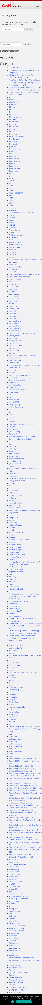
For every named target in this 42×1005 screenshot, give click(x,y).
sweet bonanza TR (16, 881)
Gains (11, 444)
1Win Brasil (13, 122)
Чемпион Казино (16, 982)
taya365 (12, 884)
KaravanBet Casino (16, 503)
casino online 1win (16, 326)
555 (10, 203)
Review (11, 704)
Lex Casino (13, 522)
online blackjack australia (18, 601)
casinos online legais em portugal (22, 355)
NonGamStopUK (15, 599)
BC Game (12, 272)
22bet (11, 186)
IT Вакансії (13, 493)
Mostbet (12, 542)
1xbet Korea (13, 154)
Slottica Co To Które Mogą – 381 (21, 810)
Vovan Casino (14, 933)
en (10, 412)
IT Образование (15, 495)
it (9, 486)
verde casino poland (16, 928)
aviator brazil (14, 242)
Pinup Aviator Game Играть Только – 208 (25, 672)
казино (12, 953)
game (11, 451)
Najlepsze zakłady (16, 572)
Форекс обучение (16, 980)
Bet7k (11, 281)
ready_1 (12, 699)
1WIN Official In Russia (17, 136)
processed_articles (16, 687)
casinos (12, 353)
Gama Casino (14, 446)
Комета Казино (15, 965)
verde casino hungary (17, 926)
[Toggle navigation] (37, 6)
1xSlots (11, 173)
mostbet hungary (15, 549)
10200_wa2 (13, 104)
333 (10, 195)
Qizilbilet (12, 695)
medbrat (12, 537)
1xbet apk (13, 146)
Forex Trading (14, 431)
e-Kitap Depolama (16, 407)
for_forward (13, 429)
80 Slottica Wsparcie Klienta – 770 (21, 213)
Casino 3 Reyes (14, 309)
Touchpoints (14, 901)
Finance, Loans (14, 422)
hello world (13, 473)
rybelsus (12, 722)
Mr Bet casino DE (15, 567)
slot (10, 734)
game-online (14, 456)
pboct (11, 643)
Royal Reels (13, 714)
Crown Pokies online (17, 380)
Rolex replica (14, 712)
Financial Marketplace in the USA (21, 424)
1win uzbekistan (15, 141)
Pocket (11, 682)
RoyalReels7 (13, 719)
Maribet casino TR (16, 532)
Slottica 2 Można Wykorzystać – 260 (22, 771)
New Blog (12, 577)
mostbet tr (13, 559)
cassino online (14, 358)
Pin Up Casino (14, 665)
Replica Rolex (14, 702)
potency (12, 685)
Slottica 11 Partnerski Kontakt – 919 (22, 758)
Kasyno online (14, 505)
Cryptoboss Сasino (16, 385)
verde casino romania (17, 931)
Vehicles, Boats (14, 923)
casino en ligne (14, 313)
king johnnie (14, 513)
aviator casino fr (15, 247)
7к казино (13, 210)
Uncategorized (14, 911)
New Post (12, 581)
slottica (11, 756)
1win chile (12, 129)
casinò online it (14, 331)
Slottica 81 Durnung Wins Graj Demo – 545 (25, 773)
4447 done (13, 200)
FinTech (12, 427)
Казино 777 (13, 955)
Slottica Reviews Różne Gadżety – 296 (23, 840)
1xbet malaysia (14, 159)
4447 (11, 198)
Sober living (13, 862)
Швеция (12, 985)
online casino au (15, 606)
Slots (11, 754)
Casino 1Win (13, 306)
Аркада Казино (15, 940)
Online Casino (14, 604)
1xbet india (13, 151)
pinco (11, 670)
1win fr (11, 132)
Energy (11, 414)
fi (9, 419)
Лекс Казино (14, 970)
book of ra (13, 289)
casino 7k (12, 311)
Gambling (12, 449)
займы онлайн (14, 950)
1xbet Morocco (14, 161)
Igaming (12, 483)
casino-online (14, 350)
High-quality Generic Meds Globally (22, 478)
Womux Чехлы (14, 938)
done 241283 (14, 400)
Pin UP (11, 660)
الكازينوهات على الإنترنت (17, 987)
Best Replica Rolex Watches (19, 277)
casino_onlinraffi (15, 341)
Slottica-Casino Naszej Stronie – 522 (22, 854)
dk (10, 397)
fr (9, 441)
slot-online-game (15, 751)
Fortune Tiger (14, 434)
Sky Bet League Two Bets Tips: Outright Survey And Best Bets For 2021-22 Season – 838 (25, 729)
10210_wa (12, 107)
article (11, 232)
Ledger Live (13, 518)
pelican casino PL (15, 648)
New (10, 574)
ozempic (12, 613)
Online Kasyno (14, 609)
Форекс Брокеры (15, 977)
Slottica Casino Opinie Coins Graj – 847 (23, 803)
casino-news (13, 348)
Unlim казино (14, 916)
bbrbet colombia (15, 267)
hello (11, 471)
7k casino (12, 208)
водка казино (14, 948)
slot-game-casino (15, 744)
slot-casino (13, 736)
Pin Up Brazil (14, 663)
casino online (14, 323)
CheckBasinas (14, 363)
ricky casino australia (17, 707)
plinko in (12, 677)
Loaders (12, 527)
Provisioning (14, 690)
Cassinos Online (15, 360)
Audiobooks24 (14, 237)
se (10, 724)
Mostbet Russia (15, 557)
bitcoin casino (14, 284)
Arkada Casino (14, 230)
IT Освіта (12, 498)
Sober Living (14, 859)
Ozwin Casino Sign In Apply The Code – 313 (25, 623)
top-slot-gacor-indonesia (18, 899)
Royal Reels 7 (14, 717)
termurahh (13, 889)
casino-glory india (16, 345)
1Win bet (12, 119)
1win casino (13, 127)
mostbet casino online (17, 547)
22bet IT (12, 191)
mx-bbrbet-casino (16, 569)
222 (10, 183)
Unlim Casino (14, 913)
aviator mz (13, 254)
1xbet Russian (14, 168)
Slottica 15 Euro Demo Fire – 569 (21, 766)
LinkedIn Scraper (15, 525)
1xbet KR (12, 156)
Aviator (11, 240)
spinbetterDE (14, 869)
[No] (39, 1000)
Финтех (12, 975)
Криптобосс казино (16, 967)
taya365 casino (14, 886)
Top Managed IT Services (18, 896)
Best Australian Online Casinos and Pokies (25, 274)
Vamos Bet (13, 921)
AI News (12, 227)
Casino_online (14, 336)
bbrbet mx (13, 269)
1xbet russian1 (14, 171)
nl (9, 591)
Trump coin (13, 908)
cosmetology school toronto (20, 375)
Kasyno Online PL (15, 508)
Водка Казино (14, 945)
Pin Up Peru (13, 668)
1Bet (11, 109)
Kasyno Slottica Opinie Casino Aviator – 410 (25, 510)
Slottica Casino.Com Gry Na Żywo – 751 (24, 805)
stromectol (13, 877)
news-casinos (14, 586)
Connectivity (13, 370)
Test (10, 891)
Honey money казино (17, 481)
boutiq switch (14, 296)
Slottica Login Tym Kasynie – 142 (21, 817)
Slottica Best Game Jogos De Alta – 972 (23, 786)
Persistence (13, 650)
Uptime (12, 918)
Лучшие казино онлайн (18, 972)
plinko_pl (12, 680)
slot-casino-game (15, 739)
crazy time (13, 377)
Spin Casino (13, 867)
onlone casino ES (15, 611)
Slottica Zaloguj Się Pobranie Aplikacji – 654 (25, 847)
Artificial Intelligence (16, 235)
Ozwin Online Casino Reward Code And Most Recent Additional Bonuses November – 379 (23, 638)
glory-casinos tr (15, 463)
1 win (11, 100)
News (11, 584)
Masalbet (12, 535)
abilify (11, 222)
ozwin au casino (15, 616)
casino (11, 304)
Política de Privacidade (24, 1002)
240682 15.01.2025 (16, 193)
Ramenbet (13, 697)
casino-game (14, 343)
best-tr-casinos (15, 279)
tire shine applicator (16, 894)
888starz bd (13, 215)
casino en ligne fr (15, 316)
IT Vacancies (13, 490)
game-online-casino (16, 459)
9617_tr (12, 218)
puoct (11, 692)
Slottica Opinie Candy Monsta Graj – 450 (24, 830)
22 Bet (11, 181)
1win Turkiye (14, 139)
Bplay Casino (14, 299)
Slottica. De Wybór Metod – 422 (21, 857)
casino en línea (14, 318)
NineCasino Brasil (16, 589)
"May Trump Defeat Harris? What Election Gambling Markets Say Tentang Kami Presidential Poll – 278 (25, 82)
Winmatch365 (14, 936)
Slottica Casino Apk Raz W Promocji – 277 (24, 790)
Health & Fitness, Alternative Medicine (23, 468)
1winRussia (13, 144)
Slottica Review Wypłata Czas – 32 (21, 837)
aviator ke (13, 252)
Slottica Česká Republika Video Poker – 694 (25, 808)
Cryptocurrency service (18, 390)
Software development (17, 864)
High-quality (13, 476)
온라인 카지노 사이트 (16, 990)
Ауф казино (13, 943)
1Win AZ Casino (15, 117)
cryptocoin (13, 387)
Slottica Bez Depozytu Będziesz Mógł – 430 (25, 788)
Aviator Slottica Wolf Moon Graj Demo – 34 (25, 259)
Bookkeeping (14, 294)
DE (10, 395)
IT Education (14, 488)
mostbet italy (14, 552)
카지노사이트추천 (15, 992)
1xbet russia (13, 166)
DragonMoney (14, 404)
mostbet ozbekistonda (17, 554)
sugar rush (13, 879)
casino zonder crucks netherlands (22, 333)
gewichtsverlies (15, 461)
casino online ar (15, 328)
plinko (11, 675)
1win (11, 114)
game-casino (14, 454)
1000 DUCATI (14, 102)
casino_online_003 (16, 338)
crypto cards (13, 382)
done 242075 (14, 402)
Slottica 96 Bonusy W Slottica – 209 (22, 776)
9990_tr (12, 220)
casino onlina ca (15, 321)
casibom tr (13, 301)
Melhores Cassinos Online (19, 540)
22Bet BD (12, 188)
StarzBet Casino (15, 874)
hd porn (12, 466)
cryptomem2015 (15, 392)
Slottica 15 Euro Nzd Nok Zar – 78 (22, 768)
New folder (13, 579)
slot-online (13, 749)
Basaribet (12, 264)
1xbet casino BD (15, 149)
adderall (12, 225)
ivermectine (13, 500)
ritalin (11, 709)
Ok (13, 1002)
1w (10, 112)
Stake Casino (14, 872)
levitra (11, 520)
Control (12, 372)
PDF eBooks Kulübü (16, 645)
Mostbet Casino (15, 545)
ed (10, 409)
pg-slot (11, 653)
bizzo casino (13, 286)
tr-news (12, 904)
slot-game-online (15, 746)
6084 (11, 205)
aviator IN (13, 250)
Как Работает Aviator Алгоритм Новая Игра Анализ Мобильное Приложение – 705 (25, 960)
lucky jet (12, 530)
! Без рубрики (14, 68)
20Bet (11, 178)
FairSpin (12, 417)
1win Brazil (13, 124)
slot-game (13, 741)
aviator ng (13, 257)
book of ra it (13, 291)
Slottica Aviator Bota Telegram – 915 (23, 783)
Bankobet (13, 262)
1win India (13, 134)
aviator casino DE (15, 245)
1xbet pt (12, 163)
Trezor (11, 906)
